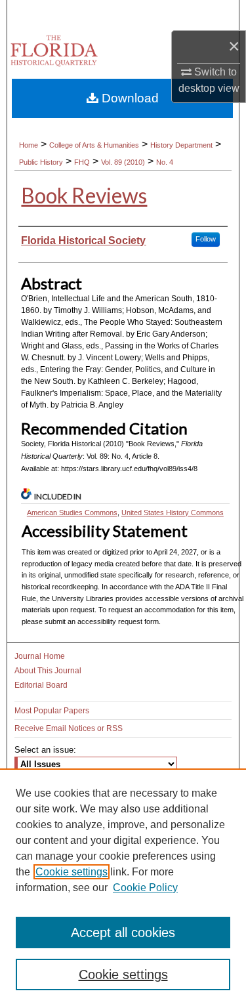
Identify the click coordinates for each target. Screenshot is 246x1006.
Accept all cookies (123, 932)
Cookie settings (71, 871)
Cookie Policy (145, 887)
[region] (123, 887)
